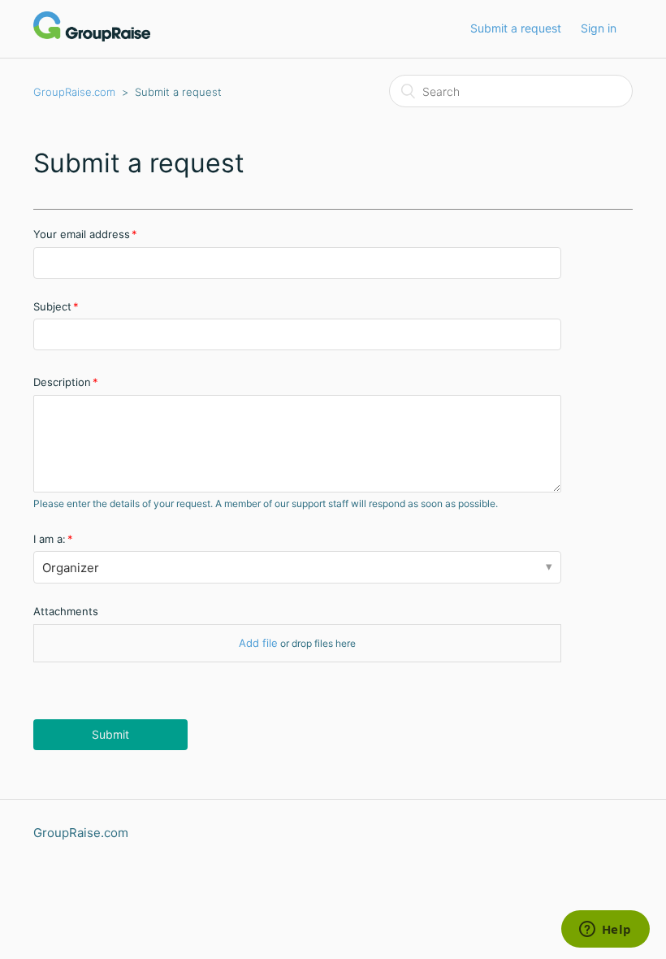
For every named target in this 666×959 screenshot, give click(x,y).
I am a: (49, 538)
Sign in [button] (598, 28)
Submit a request (515, 28)
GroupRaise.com (74, 91)
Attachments (65, 611)
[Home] (91, 37)
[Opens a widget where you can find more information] (605, 930)
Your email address (81, 234)
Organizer (70, 567)
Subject (52, 306)
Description (62, 381)
